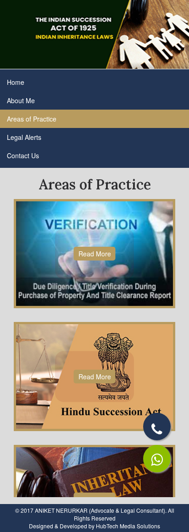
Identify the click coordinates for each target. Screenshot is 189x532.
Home (15, 82)
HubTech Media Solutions (128, 526)
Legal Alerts (24, 137)
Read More (94, 258)
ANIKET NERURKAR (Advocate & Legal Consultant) (100, 510)
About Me (21, 100)
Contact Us (23, 155)
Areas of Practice (31, 118)
